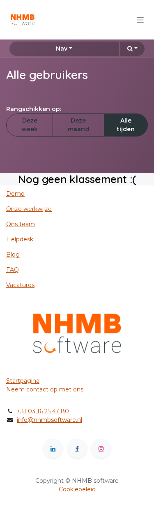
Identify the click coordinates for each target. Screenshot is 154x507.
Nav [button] (61, 48)
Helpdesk (19, 239)
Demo (15, 193)
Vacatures (20, 285)
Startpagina (22, 380)
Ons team (20, 224)
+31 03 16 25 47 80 (43, 411)
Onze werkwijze (29, 209)
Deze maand (78, 125)
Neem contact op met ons (44, 389)
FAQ (12, 269)
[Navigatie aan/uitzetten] (140, 20)
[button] (132, 49)
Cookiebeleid (77, 489)
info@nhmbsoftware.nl (49, 420)
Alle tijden (126, 125)
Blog (13, 254)
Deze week (29, 125)
